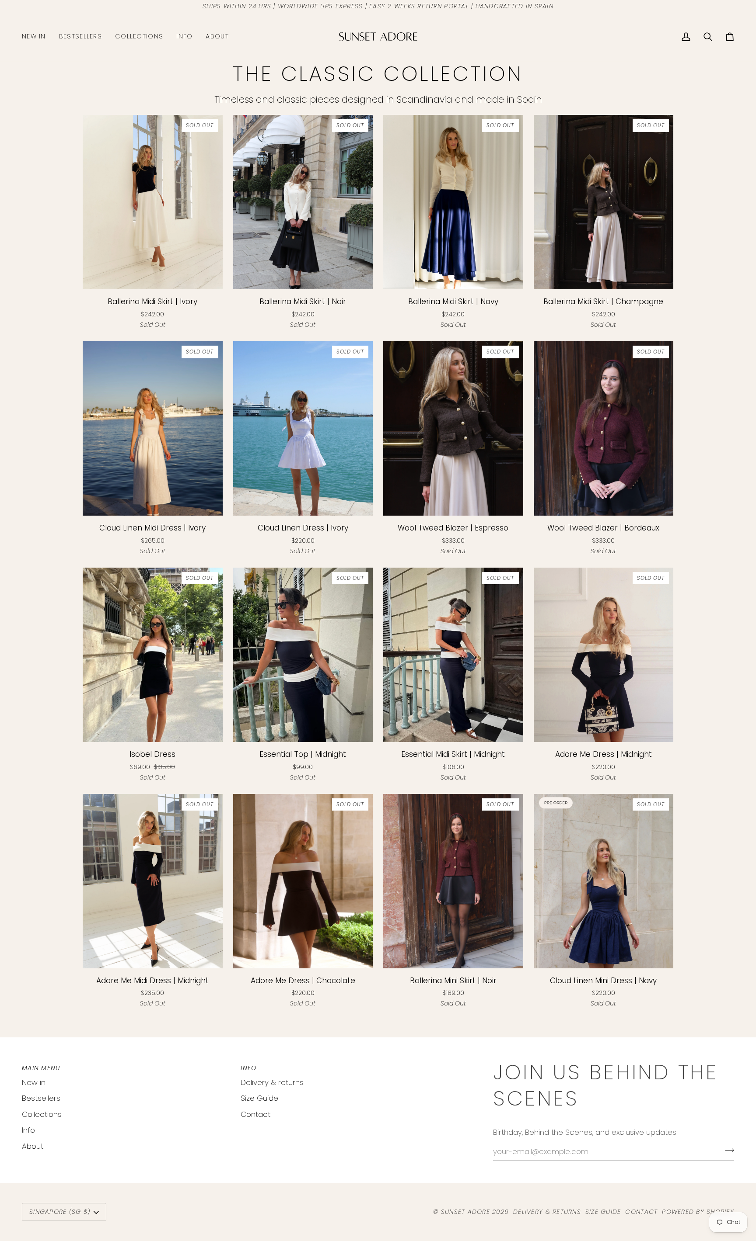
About (32, 1146)
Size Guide (259, 1098)
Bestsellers (41, 1098)
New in (34, 1082)
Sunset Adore (465, 1211)
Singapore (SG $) (59, 1211)
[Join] (727, 1150)
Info (28, 1130)
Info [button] (248, 1068)
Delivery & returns (272, 1082)
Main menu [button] (41, 1068)
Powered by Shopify (698, 1211)
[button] (139, 37)
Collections (42, 1114)
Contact (255, 1114)
